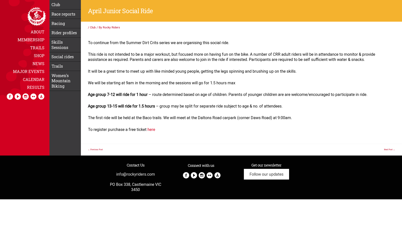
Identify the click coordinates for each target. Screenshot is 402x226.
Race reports (63, 14)
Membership (31, 40)
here (151, 129)
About (37, 32)
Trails (37, 48)
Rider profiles (64, 32)
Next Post (389, 149)
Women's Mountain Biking (61, 81)
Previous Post (95, 149)
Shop (39, 56)
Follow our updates (266, 174)
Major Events (28, 72)
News (38, 64)
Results (35, 87)
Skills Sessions (60, 44)
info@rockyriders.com (135, 174)
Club (56, 4)
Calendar (33, 80)
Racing (58, 23)
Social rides (63, 56)
